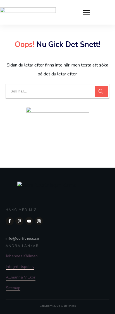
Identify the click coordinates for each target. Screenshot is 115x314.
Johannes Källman (22, 256)
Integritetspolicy (20, 266)
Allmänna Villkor (20, 277)
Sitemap (13, 288)
